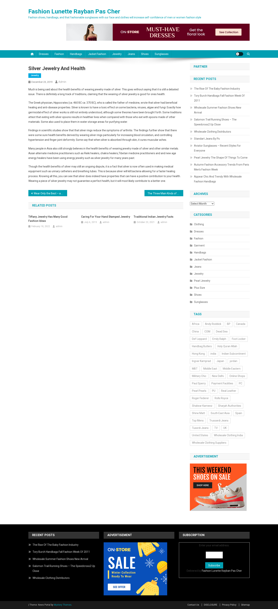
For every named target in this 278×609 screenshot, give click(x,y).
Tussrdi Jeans (200, 427)
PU (213, 390)
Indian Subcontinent (234, 353)
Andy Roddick (213, 323)
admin (62, 81)
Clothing (199, 224)
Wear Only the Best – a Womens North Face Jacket (50, 193)
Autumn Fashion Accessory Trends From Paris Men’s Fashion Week (221, 167)
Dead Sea (222, 331)
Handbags (76, 54)
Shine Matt (198, 413)
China (195, 331)
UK (225, 427)
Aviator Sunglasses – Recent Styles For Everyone (217, 148)
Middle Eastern (232, 368)
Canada (240, 323)
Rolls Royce (221, 398)
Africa (195, 323)
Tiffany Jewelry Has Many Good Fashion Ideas (48, 218)
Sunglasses (162, 54)
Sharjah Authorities (229, 405)
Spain (238, 413)
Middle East (210, 368)
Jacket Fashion (97, 54)
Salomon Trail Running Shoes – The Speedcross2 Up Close (215, 122)
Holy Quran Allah (227, 346)
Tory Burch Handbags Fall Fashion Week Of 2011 (219, 98)
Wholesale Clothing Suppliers (209, 442)
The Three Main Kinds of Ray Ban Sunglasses (165, 193)
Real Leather (228, 390)
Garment (199, 245)
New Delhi (218, 376)
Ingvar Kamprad (201, 361)
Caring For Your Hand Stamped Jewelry (105, 216)
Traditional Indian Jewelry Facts (153, 216)
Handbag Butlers (202, 346)
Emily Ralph (219, 338)
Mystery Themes (62, 605)
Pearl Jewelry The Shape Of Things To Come (221, 157)
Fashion (59, 54)
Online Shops (237, 376)
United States (200, 435)
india (213, 353)
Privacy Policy (229, 605)
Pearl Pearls (199, 390)
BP (228, 323)
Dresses (44, 54)
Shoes (145, 54)
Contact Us (193, 605)
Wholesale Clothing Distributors (212, 131)
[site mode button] (239, 54)
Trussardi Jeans (218, 420)
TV (216, 427)
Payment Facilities (222, 383)
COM (207, 331)
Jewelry (117, 54)
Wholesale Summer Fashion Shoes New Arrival (217, 110)
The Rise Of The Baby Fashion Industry (217, 88)
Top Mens (198, 420)
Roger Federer (200, 398)
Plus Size (199, 287)
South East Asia (220, 413)
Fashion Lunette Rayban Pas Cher (74, 11)
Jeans (131, 54)
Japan (220, 361)
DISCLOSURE (210, 605)
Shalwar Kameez (202, 405)
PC (240, 383)
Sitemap (245, 605)
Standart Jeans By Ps (207, 138)
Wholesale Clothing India (228, 435)
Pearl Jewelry (202, 280)
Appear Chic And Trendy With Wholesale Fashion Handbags (218, 179)
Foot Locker (239, 338)
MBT (195, 368)
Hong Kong (198, 353)
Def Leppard (199, 338)
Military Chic (199, 376)
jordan (233, 361)
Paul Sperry (199, 383)
